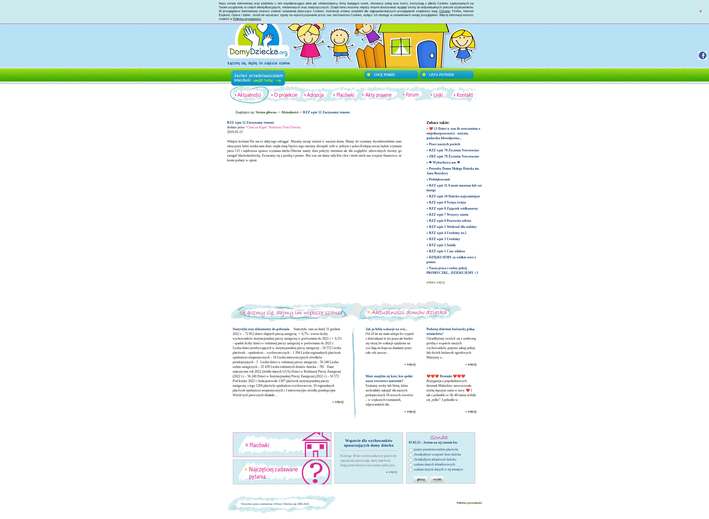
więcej (339, 402)
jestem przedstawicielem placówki (436, 449)
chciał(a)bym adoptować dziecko (435, 459)
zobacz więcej (436, 282)
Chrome (444, 11)
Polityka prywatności (247, 19)
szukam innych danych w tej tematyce (438, 469)
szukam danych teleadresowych (434, 464)
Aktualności (289, 112)
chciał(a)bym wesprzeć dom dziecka (437, 454)
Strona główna (266, 112)
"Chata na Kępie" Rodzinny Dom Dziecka (272, 127)
